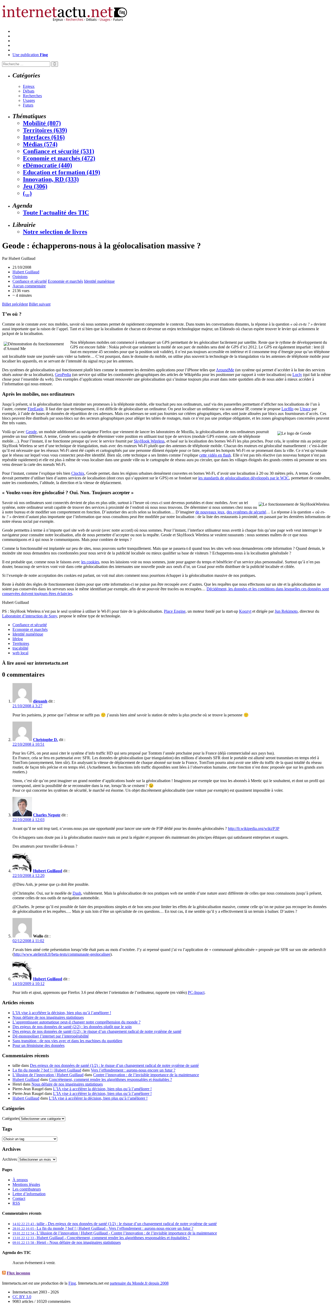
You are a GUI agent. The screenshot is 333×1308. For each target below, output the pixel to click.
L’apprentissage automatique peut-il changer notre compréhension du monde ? (76, 1022)
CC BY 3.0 (21, 1296)
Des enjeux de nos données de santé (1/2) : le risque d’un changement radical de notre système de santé (96, 1031)
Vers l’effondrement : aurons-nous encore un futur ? (133, 1070)
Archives (9, 1159)
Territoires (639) (45, 130)
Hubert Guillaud (25, 272)
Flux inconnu (18, 1273)
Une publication (30, 54)
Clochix (77, 473)
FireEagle (35, 409)
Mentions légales (26, 1184)
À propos (20, 1180)
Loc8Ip (287, 409)
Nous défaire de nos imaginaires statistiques (48, 1017)
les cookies (90, 562)
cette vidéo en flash (215, 455)
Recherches (32, 96)
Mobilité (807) (42, 123)
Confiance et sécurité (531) (58, 151)
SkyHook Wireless (149, 441)
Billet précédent (15, 304)
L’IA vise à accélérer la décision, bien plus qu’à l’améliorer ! (61, 1012)
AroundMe (225, 370)
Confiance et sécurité (29, 281)
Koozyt (245, 611)
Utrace (305, 409)
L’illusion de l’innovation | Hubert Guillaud (48, 1075)
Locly (297, 374)
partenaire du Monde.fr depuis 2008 (139, 1283)
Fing (72, 1283)
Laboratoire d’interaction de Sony (29, 616)
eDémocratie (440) (47, 165)
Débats (28, 91)
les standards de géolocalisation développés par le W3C (243, 478)
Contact (18, 1198)
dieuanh (40, 701)
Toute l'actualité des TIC (56, 212)
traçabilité (20, 648)
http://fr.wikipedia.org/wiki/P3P (253, 828)
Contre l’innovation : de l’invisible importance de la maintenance (146, 1075)
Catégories (11, 1118)
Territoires (20, 643)
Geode (31, 432)
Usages (29, 100)
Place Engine (174, 611)
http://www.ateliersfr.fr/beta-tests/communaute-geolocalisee (62, 954)
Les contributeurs (26, 1189)
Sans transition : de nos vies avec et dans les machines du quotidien (67, 1041)
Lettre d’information (29, 1194)
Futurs (28, 105)
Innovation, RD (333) (51, 179)
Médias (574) (40, 144)
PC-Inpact (196, 992)
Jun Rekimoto (286, 611)
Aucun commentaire (29, 286)
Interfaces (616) (44, 137)
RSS (16, 1203)
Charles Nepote (46, 815)
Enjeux (29, 86)
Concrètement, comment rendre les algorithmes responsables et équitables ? (110, 1079)
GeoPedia (63, 374)
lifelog (17, 639)
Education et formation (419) (61, 172)
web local (20, 653)
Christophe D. (45, 739)
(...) (27, 193)
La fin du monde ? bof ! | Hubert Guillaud (46, 1070)
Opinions (20, 276)
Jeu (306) (35, 186)
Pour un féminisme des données (38, 1045)
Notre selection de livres (55, 231)
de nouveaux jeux (210, 512)
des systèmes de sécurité (246, 512)
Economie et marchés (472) (59, 158)
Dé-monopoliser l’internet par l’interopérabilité (50, 1036)
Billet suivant (39, 304)
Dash (77, 893)
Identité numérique (99, 281)
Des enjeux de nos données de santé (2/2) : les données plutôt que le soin (72, 1027)
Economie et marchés (65, 281)
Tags (7, 1129)
